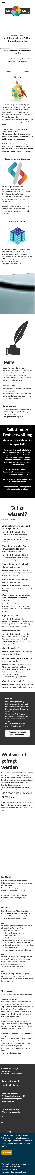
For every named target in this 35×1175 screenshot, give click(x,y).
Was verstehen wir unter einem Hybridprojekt (17, 733)
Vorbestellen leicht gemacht (13, 1096)
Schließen (7, 1152)
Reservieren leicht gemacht (13, 1099)
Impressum (5, 1172)
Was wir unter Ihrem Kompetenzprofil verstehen (17, 52)
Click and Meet (8, 1101)
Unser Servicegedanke (11, 1112)
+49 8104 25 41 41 (10, 1085)
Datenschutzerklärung (9, 1169)
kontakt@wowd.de (11, 1081)
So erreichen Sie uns (10, 1109)
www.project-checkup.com (13, 417)
